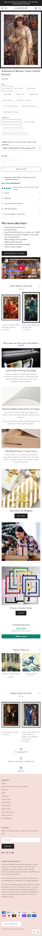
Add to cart (21, 169)
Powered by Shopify (19, 929)
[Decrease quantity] (4, 160)
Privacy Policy (6, 799)
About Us (5, 790)
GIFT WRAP (21, 516)
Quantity (4, 156)
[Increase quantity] (15, 160)
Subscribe (8, 846)
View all (21, 289)
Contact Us (5, 796)
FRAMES (21, 613)
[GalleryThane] (21, 8)
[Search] (6, 8)
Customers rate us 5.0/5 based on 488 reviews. (25, 188)
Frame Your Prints (7, 812)
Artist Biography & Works (14, 253)
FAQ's (4, 793)
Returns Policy (6, 809)
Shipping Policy (7, 815)
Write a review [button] (21, 636)
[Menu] (2, 8)
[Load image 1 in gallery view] (21, 39)
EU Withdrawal (6, 818)
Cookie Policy (6, 806)
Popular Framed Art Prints (21, 693)
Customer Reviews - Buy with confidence (15, 786)
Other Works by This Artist (21, 286)
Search (4, 783)
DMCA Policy (6, 802)
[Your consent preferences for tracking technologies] (38, 932)
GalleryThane (9, 929)
